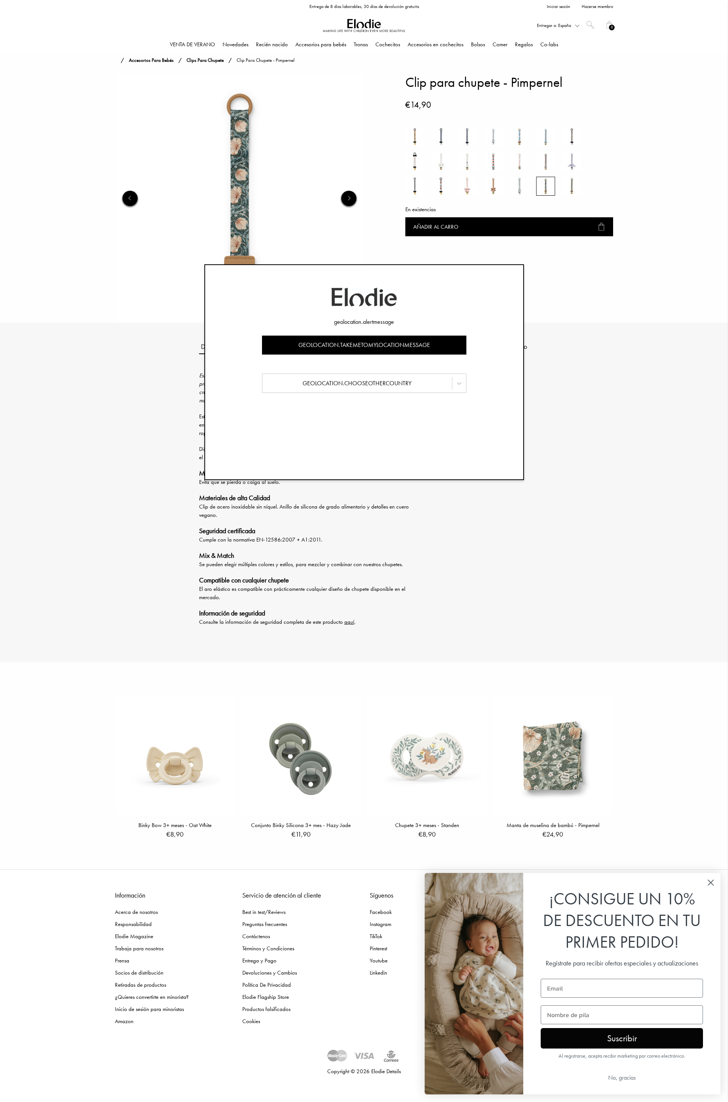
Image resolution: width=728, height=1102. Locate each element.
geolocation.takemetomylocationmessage (364, 345)
